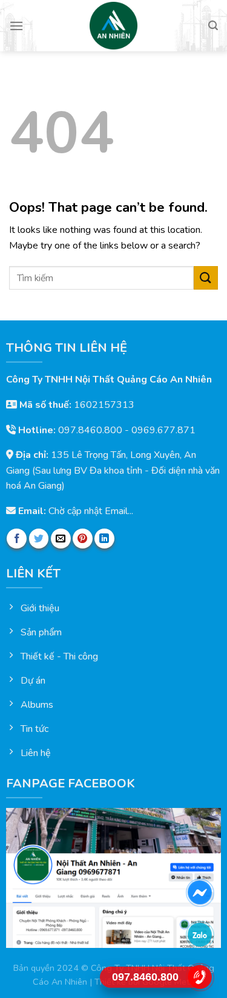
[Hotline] (199, 976)
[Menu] (16, 25)
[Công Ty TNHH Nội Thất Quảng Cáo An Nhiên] (113, 25)
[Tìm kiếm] (213, 25)
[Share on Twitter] (39, 538)
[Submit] (206, 278)
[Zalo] (199, 934)
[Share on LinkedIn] (104, 538)
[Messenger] (199, 892)
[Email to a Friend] (61, 538)
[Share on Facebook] (17, 538)
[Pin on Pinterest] (83, 538)
